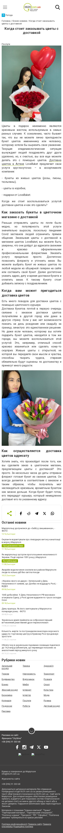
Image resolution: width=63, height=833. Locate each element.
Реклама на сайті (10, 735)
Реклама (6, 711)
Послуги (27, 700)
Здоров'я (48, 666)
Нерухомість (29, 674)
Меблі (26, 684)
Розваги (48, 679)
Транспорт (49, 674)
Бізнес (5, 684)
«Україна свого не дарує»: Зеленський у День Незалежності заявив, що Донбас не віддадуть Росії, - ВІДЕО (29, 583)
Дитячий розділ (52, 706)
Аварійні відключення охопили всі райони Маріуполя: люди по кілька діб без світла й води (29, 571)
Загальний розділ (7, 667)
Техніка (26, 666)
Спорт (47, 684)
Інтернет (27, 690)
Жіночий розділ (10, 690)
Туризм (5, 674)
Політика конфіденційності (14, 824)
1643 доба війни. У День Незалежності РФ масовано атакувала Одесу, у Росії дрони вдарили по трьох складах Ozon (31, 597)
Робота (26, 706)
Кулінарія (6, 700)
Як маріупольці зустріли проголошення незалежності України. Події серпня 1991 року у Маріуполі (29, 555)
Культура (48, 690)
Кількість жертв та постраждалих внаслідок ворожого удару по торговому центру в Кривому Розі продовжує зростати (30, 634)
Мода (46, 695)
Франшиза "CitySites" (12, 738)
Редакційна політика (23, 826)
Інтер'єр (27, 695)
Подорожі (7, 706)
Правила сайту (35, 824)
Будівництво (8, 679)
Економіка (7, 695)
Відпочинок (28, 679)
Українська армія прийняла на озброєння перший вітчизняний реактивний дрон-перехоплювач (27, 621)
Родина (47, 700)
